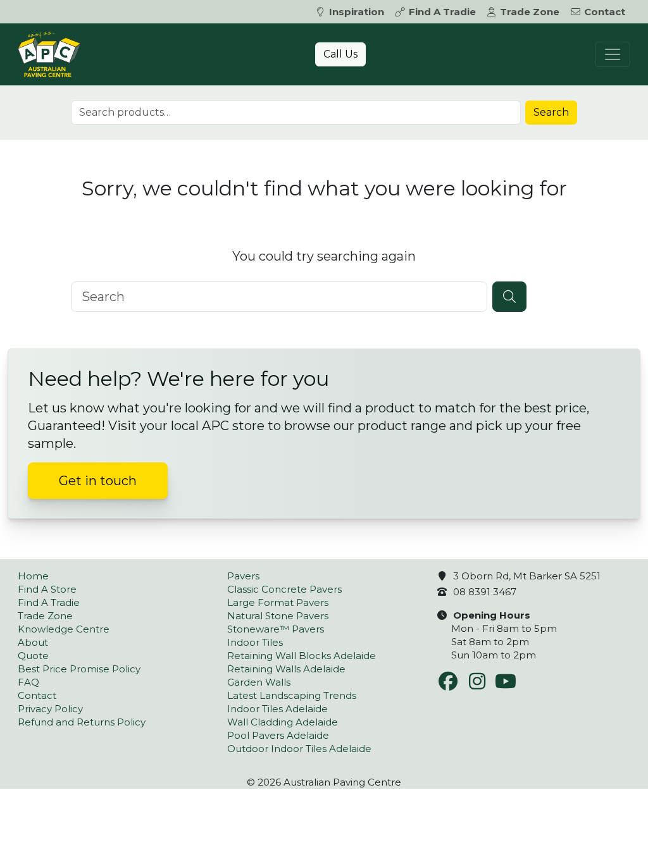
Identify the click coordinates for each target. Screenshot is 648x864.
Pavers (243, 576)
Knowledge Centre (63, 629)
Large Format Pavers (277, 602)
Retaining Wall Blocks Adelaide (301, 656)
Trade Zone (529, 12)
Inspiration (356, 12)
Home (33, 576)
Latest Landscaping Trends (291, 695)
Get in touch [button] (98, 480)
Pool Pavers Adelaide (278, 735)
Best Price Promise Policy (79, 669)
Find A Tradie (442, 12)
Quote (33, 656)
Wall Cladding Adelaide (282, 722)
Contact (604, 12)
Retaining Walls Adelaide (286, 669)
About (33, 642)
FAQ (28, 682)
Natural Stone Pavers (277, 616)
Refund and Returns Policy (82, 722)
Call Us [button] (340, 54)
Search (551, 112)
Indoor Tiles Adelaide (277, 709)
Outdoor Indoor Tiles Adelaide (299, 749)
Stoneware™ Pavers (275, 629)
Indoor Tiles (255, 642)
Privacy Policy (50, 709)
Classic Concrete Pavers (284, 589)
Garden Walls (258, 682)
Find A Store (47, 589)
